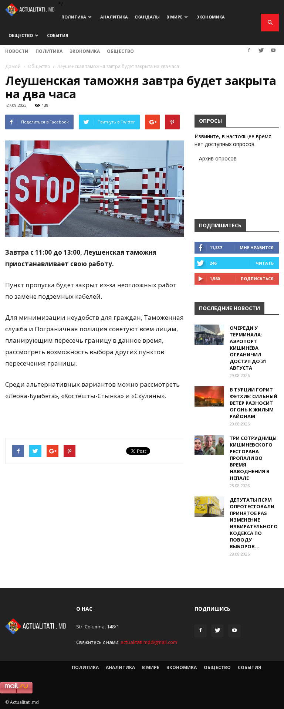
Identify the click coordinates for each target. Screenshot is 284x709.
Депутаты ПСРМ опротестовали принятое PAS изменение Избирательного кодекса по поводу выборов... (254, 523)
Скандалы (147, 17)
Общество (21, 35)
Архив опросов (218, 158)
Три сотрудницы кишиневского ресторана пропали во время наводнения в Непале (253, 458)
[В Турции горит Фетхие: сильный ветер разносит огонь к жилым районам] (209, 396)
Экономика (210, 17)
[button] (270, 22)
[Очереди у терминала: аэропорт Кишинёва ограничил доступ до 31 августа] (209, 335)
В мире (174, 17)
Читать (265, 263)
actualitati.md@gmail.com (149, 642)
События (57, 35)
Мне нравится (257, 247)
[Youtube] (273, 50)
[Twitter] (261, 50)
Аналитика (114, 17)
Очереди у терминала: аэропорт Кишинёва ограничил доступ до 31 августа (248, 348)
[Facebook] (248, 50)
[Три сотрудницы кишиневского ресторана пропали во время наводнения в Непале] (209, 445)
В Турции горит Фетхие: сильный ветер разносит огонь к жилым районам (253, 403)
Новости (16, 51)
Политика (73, 17)
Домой (13, 66)
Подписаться (257, 278)
